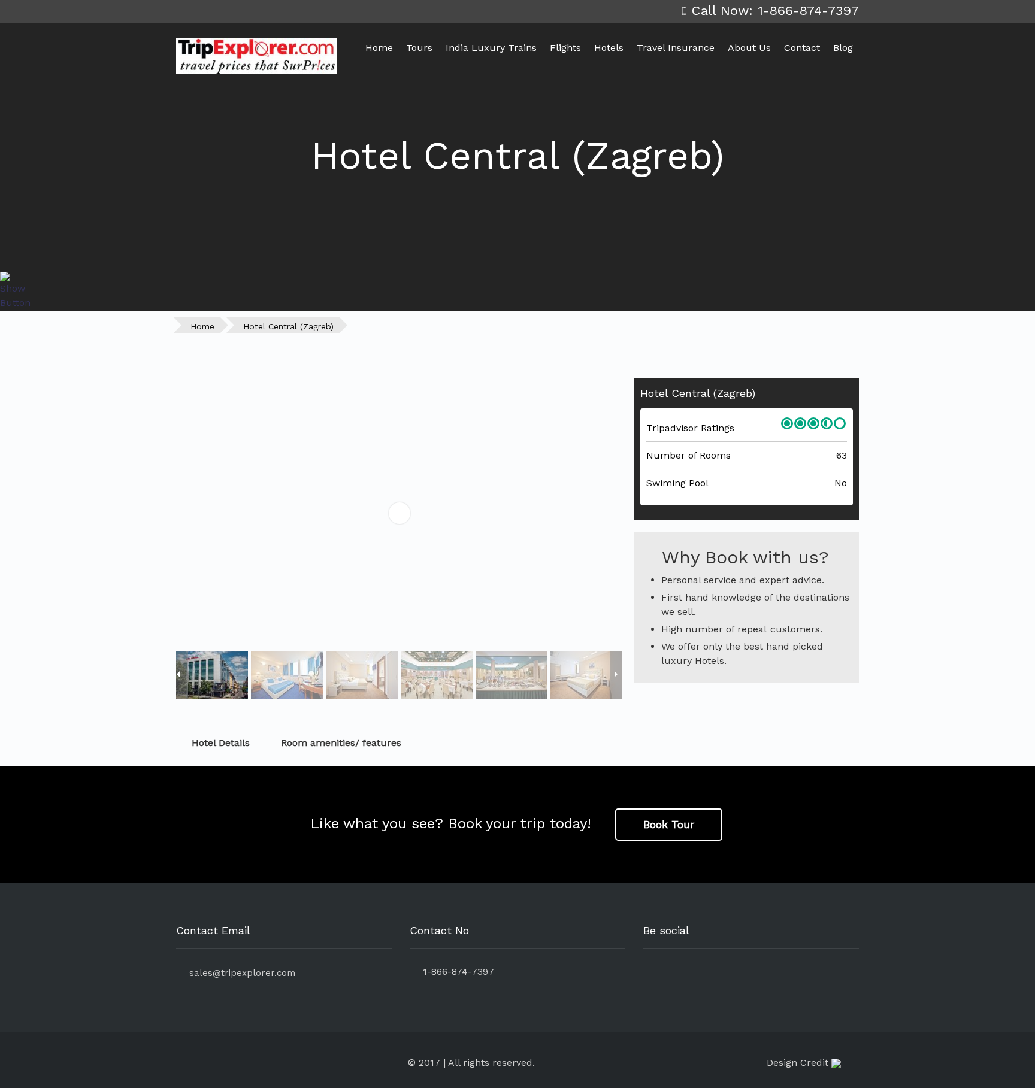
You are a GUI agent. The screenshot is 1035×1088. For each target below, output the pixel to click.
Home (379, 47)
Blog (843, 47)
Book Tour (668, 824)
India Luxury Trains (491, 47)
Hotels (609, 47)
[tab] (517, 743)
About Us (749, 47)
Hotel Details (221, 742)
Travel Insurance (676, 47)
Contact (802, 47)
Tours (419, 47)
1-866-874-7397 (455, 971)
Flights (565, 47)
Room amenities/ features (341, 742)
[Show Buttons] (15, 290)
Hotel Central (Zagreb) (288, 326)
